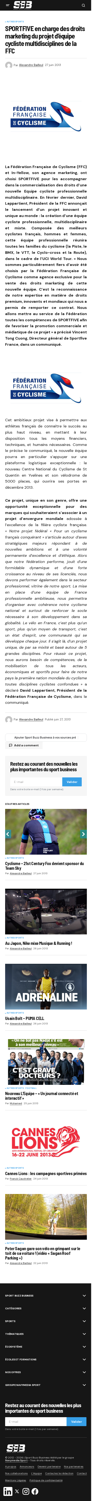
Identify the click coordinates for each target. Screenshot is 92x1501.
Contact (82, 1473)
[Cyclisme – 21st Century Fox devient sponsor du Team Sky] (46, 832)
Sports (10, 1321)
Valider (72, 782)
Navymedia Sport (16, 1460)
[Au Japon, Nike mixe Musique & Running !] (46, 911)
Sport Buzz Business (19, 1295)
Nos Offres (13, 1372)
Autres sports (15, 22)
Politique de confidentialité (46, 1480)
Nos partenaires (73, 1466)
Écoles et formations (20, 1359)
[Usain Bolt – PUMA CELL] (46, 987)
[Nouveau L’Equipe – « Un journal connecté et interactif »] (46, 1062)
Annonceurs (27, 1466)
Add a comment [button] (26, 745)
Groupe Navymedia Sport (23, 1385)
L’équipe (36, 1473)
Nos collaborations (16, 1473)
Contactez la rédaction (59, 1473)
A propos (10, 1466)
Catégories (13, 1308)
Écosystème (13, 1346)
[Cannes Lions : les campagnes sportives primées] (46, 1142)
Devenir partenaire (49, 1466)
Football (30, 1088)
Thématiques (14, 1333)
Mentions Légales (15, 1480)
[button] (7, 5)
